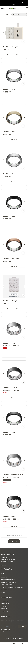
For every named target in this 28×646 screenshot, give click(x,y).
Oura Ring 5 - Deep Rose (11, 258)
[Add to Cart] (17, 54)
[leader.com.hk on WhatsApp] (5, 569)
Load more (14, 541)
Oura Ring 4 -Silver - (10, 343)
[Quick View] (23, 41)
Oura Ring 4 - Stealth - (10, 387)
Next (24, 33)
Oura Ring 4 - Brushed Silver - (13, 474)
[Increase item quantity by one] (7, 54)
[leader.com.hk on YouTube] (12, 569)
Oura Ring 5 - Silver (9, 89)
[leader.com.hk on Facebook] (2, 569)
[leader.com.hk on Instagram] (8, 569)
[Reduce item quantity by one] (4, 54)
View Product (14, 139)
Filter (6, 14)
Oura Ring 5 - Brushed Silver (12, 174)
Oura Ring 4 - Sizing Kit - (11, 301)
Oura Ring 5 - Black (9, 216)
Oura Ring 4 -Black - (10, 516)
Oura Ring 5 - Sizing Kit (10, 47)
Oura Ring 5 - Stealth (10, 432)
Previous (3, 33)
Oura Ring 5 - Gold (9, 131)
